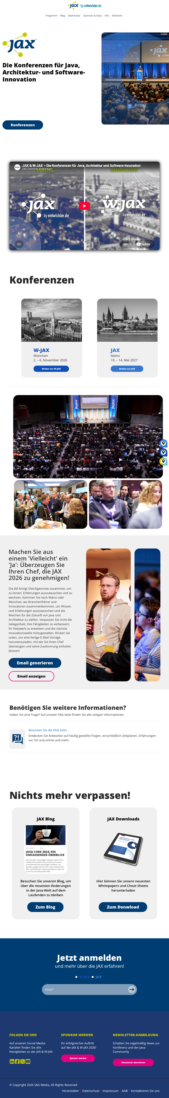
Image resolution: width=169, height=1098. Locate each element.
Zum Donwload (123, 907)
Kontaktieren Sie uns (145, 1091)
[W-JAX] (163, 453)
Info (107, 15)
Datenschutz (90, 1091)
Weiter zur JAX (127, 368)
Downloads (74, 15)
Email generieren (35, 663)
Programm (51, 15)
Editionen (117, 15)
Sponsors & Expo (92, 15)
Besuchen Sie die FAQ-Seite (48, 730)
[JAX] (163, 444)
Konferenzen (23, 124)
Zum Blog (45, 907)
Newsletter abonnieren (133, 1062)
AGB (125, 1091)
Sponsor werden (78, 1058)
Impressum (110, 1091)
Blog (62, 15)
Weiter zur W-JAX (51, 368)
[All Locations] (163, 461)
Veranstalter (70, 1091)
